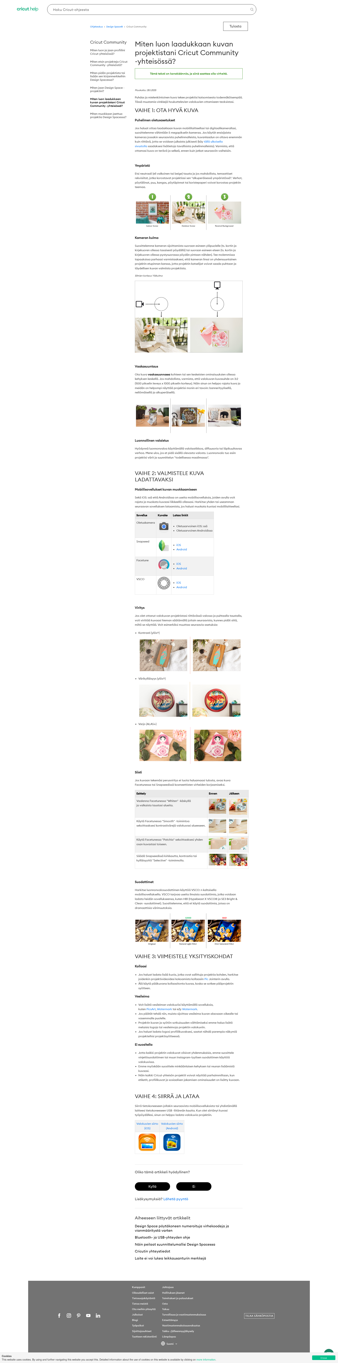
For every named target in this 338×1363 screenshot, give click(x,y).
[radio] (152, 1186)
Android (181, 549)
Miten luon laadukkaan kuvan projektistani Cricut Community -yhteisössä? (107, 102)
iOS (178, 545)
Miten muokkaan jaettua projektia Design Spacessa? (108, 115)
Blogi (135, 1320)
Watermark (164, 1009)
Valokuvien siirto (147, 1123)
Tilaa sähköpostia (259, 1315)
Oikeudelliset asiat (143, 1292)
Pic (206, 979)
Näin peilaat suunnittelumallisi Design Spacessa (175, 1244)
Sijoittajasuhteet (142, 1331)
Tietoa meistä (140, 1303)
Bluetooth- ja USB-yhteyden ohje (162, 1237)
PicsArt (151, 1009)
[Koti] (28, 9)
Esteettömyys (170, 1320)
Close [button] (324, 1357)
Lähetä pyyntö (175, 1199)
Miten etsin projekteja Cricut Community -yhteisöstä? (108, 63)
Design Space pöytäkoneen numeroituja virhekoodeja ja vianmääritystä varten (182, 1228)
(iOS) (147, 1128)
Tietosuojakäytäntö (143, 1298)
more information (205, 1359)
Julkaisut (137, 1314)
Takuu (165, 1309)
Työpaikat (138, 1325)
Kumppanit (138, 1287)
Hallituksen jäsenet (173, 1292)
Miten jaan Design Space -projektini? (107, 89)
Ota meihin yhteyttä (144, 1309)
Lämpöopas (169, 1336)
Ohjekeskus (96, 26)
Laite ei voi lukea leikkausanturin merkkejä (170, 1258)
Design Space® (114, 26)
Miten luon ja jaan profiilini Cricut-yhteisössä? (107, 51)
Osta (165, 1303)
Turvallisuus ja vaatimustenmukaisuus (184, 1314)
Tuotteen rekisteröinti (144, 1336)
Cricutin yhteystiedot (152, 1251)
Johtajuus (168, 1287)
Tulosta (236, 26)
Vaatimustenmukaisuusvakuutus (181, 1325)
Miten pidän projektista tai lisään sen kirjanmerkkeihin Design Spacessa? (107, 76)
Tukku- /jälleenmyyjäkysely (178, 1331)
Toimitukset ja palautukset (177, 1298)
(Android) (172, 1128)
